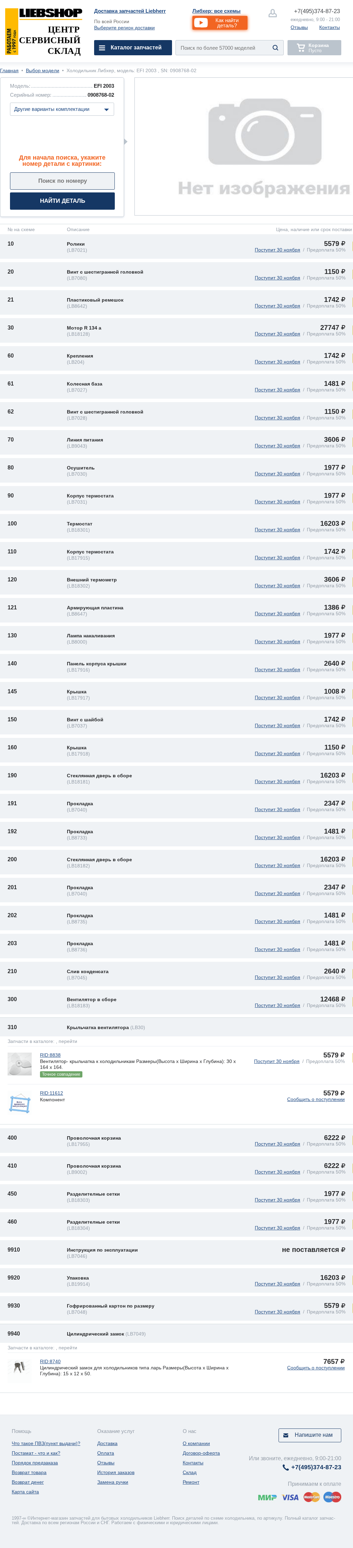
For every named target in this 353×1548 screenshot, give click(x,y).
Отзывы (299, 27)
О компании (196, 1443)
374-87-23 (317, 11)
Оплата (105, 1453)
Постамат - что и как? (36, 1453)
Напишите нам (314, 1435)
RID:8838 (50, 1055)
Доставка (107, 1443)
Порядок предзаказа (35, 1462)
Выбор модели (42, 70)
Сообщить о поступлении (316, 1099)
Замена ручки (112, 1482)
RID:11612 (51, 1093)
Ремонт (191, 1482)
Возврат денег (28, 1482)
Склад (189, 1472)
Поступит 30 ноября (277, 250)
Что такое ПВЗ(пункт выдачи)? (46, 1443)
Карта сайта (25, 1491)
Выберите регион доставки (124, 27)
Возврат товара (29, 1472)
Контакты (329, 27)
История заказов (115, 1472)
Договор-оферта (201, 1453)
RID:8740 (50, 1361)
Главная (9, 70)
